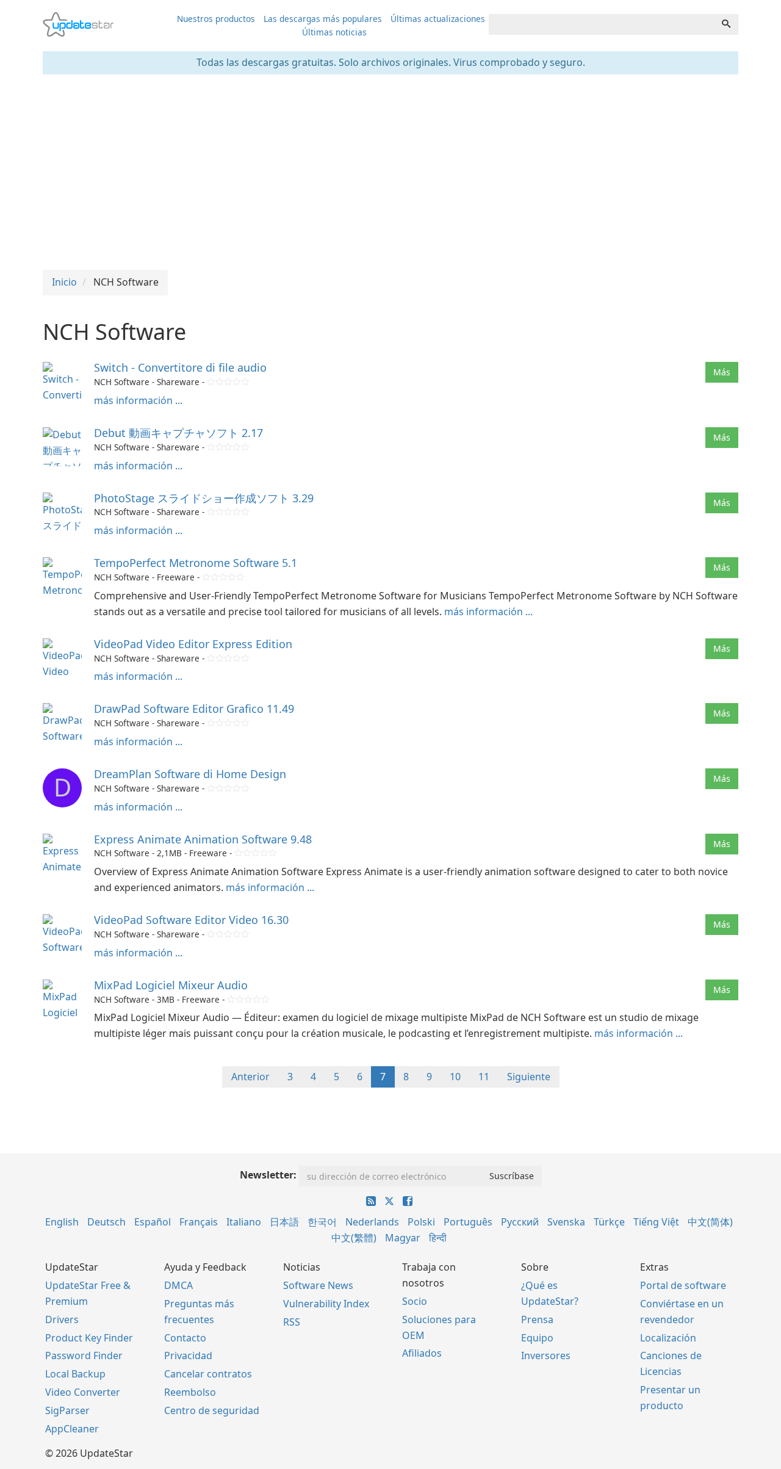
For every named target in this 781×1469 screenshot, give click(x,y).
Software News (318, 1285)
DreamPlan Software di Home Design (190, 774)
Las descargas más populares (323, 18)
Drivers (62, 1319)
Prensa (537, 1319)
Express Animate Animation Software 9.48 (203, 839)
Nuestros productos (216, 18)
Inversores (545, 1355)
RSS (291, 1322)
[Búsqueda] (726, 24)
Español (152, 1222)
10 (455, 1076)
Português (468, 1222)
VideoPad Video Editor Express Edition (193, 644)
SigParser (67, 1410)
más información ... (138, 400)
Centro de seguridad (211, 1410)
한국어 (322, 1222)
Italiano (243, 1222)
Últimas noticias (334, 32)
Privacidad (188, 1355)
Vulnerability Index (326, 1303)
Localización (668, 1337)
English (62, 1222)
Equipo (537, 1337)
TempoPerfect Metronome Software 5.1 (195, 562)
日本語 (284, 1222)
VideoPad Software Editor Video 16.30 (191, 919)
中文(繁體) (353, 1237)
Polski (421, 1222)
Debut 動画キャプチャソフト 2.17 (178, 432)
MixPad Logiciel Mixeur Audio (171, 985)
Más (721, 372)
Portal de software (683, 1285)
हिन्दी (438, 1237)
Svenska (566, 1222)
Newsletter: (268, 1175)
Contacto (185, 1337)
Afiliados (422, 1353)
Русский (520, 1222)
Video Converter (82, 1392)
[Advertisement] (390, 172)
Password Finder (84, 1355)
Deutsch (106, 1222)
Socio (414, 1301)
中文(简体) (710, 1222)
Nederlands (372, 1222)
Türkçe (609, 1222)
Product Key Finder (89, 1337)
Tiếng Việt (656, 1222)
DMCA (178, 1285)
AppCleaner (72, 1428)
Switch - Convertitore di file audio (180, 367)
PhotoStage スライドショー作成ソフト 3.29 (204, 498)
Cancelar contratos (208, 1374)
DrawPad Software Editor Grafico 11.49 (194, 708)
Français (198, 1222)
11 (483, 1076)
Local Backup (75, 1374)
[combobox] (601, 24)
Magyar (402, 1237)
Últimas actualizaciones (437, 18)
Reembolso (190, 1392)
